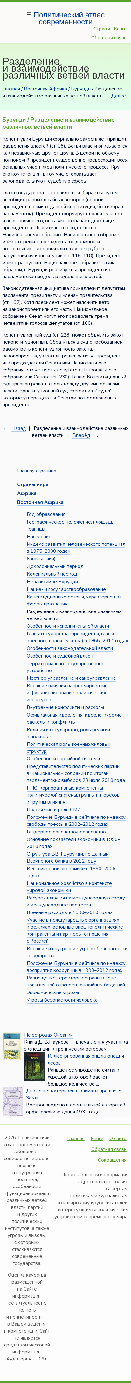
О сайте (118, 1138)
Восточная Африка (45, 89)
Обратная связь (109, 38)
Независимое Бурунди (52, 581)
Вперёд (81, 435)
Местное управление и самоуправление (71, 678)
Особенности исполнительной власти (68, 626)
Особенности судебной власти (61, 656)
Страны (101, 29)
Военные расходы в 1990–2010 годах (70, 912)
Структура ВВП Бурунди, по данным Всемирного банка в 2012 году (68, 857)
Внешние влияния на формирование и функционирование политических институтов (67, 693)
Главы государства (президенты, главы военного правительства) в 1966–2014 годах (77, 637)
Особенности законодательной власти (70, 648)
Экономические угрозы (53, 992)
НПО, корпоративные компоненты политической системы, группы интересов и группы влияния (73, 795)
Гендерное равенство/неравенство (66, 832)
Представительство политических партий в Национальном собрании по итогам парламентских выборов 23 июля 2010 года (76, 773)
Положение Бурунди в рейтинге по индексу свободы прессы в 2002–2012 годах (76, 820)
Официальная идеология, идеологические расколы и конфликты (74, 718)
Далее (118, 96)
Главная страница (36, 471)
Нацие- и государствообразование (66, 589)
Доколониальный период (55, 566)
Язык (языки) (41, 559)
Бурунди (81, 89)
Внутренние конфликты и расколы (65, 707)
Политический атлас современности (69, 18)
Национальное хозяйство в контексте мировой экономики (69, 886)
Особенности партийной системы (63, 759)
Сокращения (112, 1160)
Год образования (46, 514)
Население (39, 536)
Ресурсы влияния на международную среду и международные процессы (76, 901)
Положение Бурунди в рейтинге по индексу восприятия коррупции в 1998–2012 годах (76, 966)
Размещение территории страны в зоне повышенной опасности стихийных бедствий (76, 981)
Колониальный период (52, 574)
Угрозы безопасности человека (62, 1000)
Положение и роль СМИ (54, 809)
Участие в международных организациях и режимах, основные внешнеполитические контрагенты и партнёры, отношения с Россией (75, 930)
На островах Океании (48, 1035)
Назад (18, 428)
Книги (120, 29)
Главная (11, 89)
